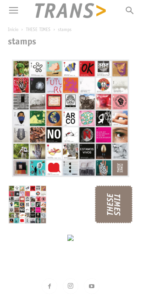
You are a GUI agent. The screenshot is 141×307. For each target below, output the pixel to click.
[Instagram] (70, 286)
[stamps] (70, 177)
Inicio (13, 30)
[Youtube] (91, 286)
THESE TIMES (38, 30)
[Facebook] (49, 286)
